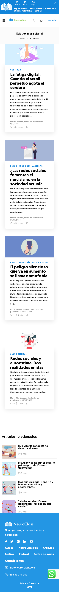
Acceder (52, 20)
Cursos (9, 548)
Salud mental (40, 262)
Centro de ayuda (44, 554)
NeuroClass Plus (28, 548)
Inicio (22, 39)
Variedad (15, 70)
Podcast (24, 554)
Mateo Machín (16, 122)
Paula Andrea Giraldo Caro (22, 310)
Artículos (48, 548)
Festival (9, 554)
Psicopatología (20, 166)
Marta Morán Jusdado (20, 398)
